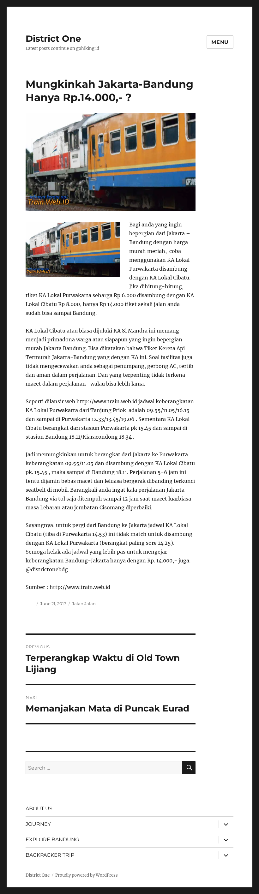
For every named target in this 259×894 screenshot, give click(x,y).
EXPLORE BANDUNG (52, 840)
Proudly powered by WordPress (86, 875)
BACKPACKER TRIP (50, 855)
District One (53, 38)
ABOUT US (39, 809)
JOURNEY (38, 824)
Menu (220, 42)
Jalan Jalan (84, 603)
